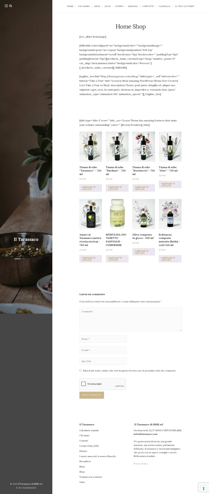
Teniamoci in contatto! (90, 477)
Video (82, 482)
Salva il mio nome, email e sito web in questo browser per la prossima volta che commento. (129, 370)
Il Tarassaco (26, 239)
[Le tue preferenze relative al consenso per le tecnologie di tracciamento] (204, 489)
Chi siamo (84, 435)
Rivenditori (85, 461)
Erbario (83, 451)
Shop (82, 466)
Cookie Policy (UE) (89, 446)
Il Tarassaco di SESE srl (30, 484)
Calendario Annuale (89, 430)
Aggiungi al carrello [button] (88, 188)
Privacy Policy (141, 463)
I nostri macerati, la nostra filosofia (97, 456)
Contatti (83, 440)
